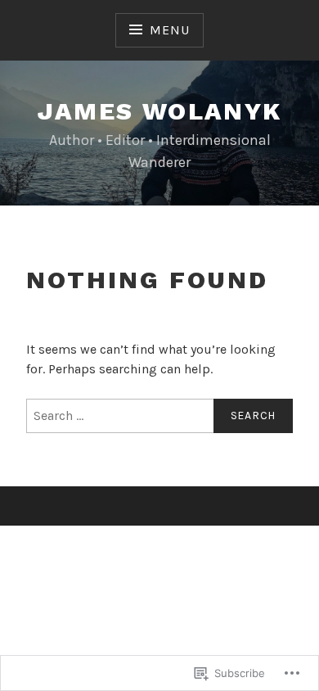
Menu (169, 30)
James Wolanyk (159, 111)
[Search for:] (159, 416)
